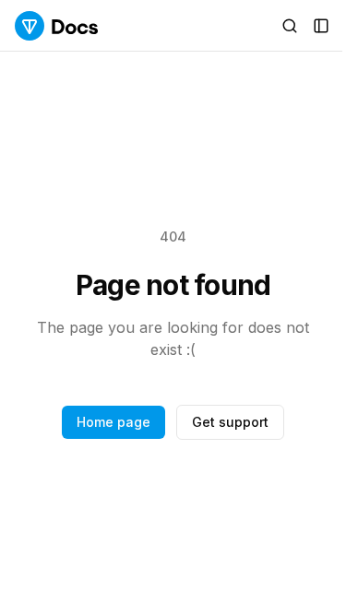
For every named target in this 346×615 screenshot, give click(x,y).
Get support (230, 422)
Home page (113, 422)
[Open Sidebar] (321, 25)
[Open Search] (289, 25)
